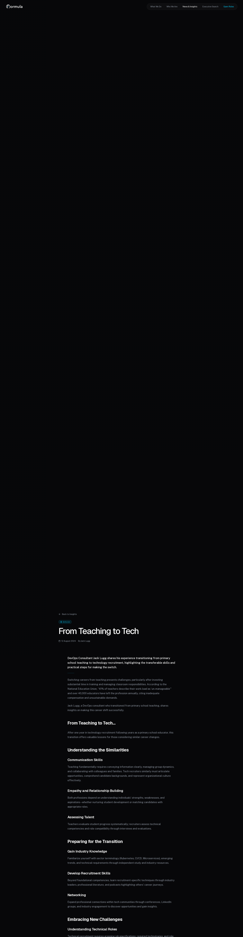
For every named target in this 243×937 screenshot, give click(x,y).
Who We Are (171, 6)
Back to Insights (69, 614)
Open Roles (228, 6)
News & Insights (190, 6)
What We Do (155, 6)
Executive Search (210, 6)
